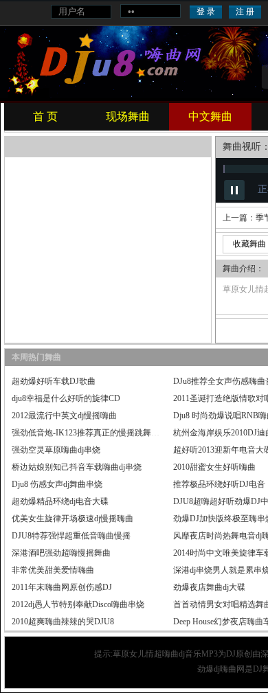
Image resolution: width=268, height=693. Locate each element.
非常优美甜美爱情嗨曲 (53, 570)
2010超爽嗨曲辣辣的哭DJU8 (63, 621)
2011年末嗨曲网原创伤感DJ (62, 587)
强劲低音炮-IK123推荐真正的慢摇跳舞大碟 (90, 433)
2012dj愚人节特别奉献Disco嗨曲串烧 (78, 604)
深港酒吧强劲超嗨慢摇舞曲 (61, 553)
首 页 (45, 116)
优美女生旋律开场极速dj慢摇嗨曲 (72, 518)
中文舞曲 (210, 116)
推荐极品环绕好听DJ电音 (219, 484)
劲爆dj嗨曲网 (221, 669)
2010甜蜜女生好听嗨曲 (214, 467)
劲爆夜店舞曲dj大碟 (209, 587)
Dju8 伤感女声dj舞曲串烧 (57, 484)
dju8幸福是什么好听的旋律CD (66, 398)
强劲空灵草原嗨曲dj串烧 (56, 450)
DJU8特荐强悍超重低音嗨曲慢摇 (71, 536)
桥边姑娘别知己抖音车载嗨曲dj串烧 (77, 467)
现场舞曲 (128, 116)
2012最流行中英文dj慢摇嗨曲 (64, 415)
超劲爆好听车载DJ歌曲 (54, 381)
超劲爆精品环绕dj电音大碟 (60, 501)
